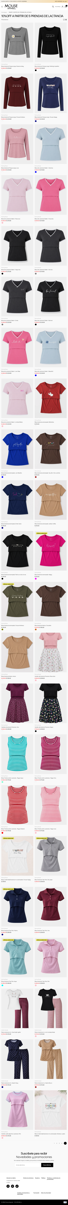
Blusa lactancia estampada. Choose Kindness (12, 625)
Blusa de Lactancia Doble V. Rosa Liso (10, 219)
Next (65, 1143)
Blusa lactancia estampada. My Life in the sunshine (47, 473)
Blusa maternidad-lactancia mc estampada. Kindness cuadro (50, 1134)
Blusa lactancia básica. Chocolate (43, 625)
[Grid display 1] (64, 20)
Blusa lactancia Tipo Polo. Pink (42, 981)
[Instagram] (12, 1186)
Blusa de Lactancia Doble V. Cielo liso (44, 168)
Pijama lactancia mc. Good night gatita (11, 1032)
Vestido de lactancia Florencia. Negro (44, 727)
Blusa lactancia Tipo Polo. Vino (42, 930)
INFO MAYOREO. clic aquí (61, 1)
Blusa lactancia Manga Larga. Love (10, 168)
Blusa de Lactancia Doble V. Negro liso (10, 269)
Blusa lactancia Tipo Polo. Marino (9, 930)
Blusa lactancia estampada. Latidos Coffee (45, 524)
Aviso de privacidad (46, 1193)
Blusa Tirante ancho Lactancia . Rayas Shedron (13, 829)
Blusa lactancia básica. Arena (8, 676)
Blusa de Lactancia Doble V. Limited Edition (12, 422)
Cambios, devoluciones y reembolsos (23, 1193)
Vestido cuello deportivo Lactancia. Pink (11, 1134)
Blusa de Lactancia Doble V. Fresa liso (44, 219)
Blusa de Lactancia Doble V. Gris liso (43, 269)
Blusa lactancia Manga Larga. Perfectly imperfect (47, 66)
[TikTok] (17, 1186)
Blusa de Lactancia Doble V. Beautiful (44, 371)
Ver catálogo (2, 6)
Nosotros (37, 1178)
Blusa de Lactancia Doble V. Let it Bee (10, 371)
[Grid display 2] (66, 20)
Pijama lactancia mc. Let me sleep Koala (45, 1032)
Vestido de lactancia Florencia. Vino (10, 727)
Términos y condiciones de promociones (53, 1178)
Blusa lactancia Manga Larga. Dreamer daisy (12, 66)
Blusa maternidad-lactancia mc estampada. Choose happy (16, 879)
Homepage (4, 12)
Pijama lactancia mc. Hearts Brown (43, 1083)
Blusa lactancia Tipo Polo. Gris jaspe (43, 879)
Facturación (36, 1193)
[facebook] (8, 1186)
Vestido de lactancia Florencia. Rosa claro (45, 676)
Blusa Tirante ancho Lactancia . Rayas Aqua (12, 778)
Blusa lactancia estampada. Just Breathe (11, 473)
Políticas (43, 1178)
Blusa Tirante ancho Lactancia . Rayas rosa (45, 829)
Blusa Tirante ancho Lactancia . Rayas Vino (45, 778)
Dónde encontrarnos (28, 1178)
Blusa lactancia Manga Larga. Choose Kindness (13, 117)
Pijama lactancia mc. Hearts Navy (9, 1083)
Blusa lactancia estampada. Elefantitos (44, 422)
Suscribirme (47, 1165)
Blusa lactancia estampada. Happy (43, 574)
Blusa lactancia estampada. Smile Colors (11, 524)
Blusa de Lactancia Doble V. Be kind (43, 320)
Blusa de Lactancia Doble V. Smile (9, 320)
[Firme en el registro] (62, 7)
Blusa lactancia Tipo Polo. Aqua (9, 981)
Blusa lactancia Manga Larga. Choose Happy (46, 117)
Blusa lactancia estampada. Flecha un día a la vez (13, 574)
